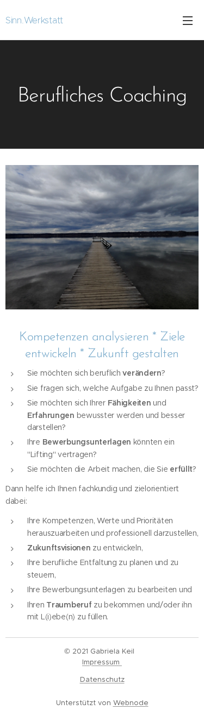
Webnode (131, 702)
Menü (188, 20)
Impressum (102, 662)
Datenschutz (102, 679)
